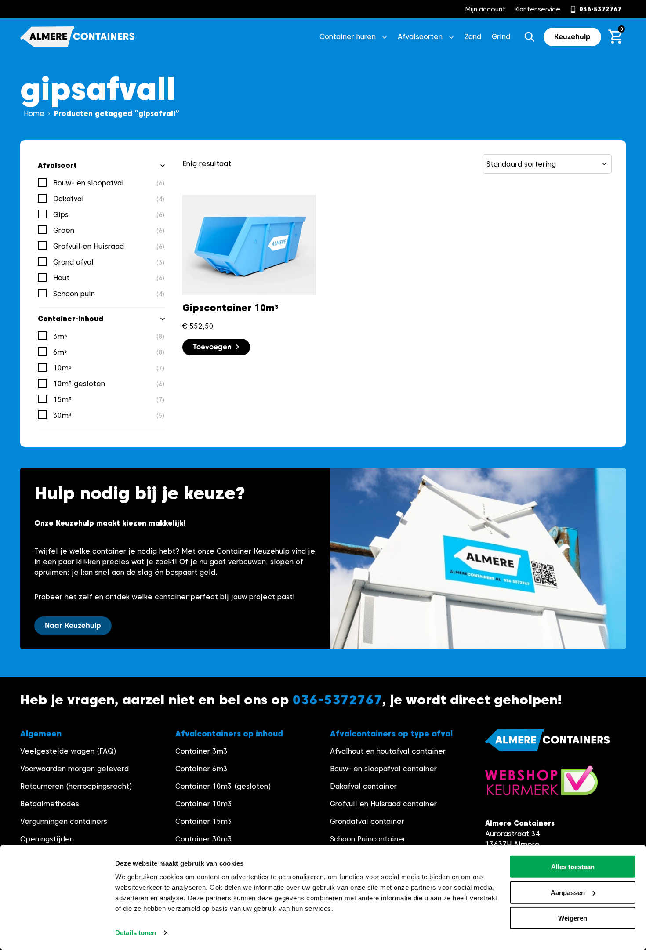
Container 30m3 (203, 839)
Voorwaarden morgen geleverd (74, 769)
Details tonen (135, 932)
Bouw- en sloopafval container (383, 769)
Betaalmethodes (49, 804)
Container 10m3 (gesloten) (223, 786)
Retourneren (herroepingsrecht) (76, 786)
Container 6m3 (201, 769)
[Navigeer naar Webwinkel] (541, 784)
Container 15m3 (203, 821)
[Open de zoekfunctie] (529, 36)
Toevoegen (212, 347)
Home (34, 113)
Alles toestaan (573, 866)
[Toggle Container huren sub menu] (384, 36)
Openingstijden (47, 839)
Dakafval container (363, 786)
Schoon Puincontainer (368, 839)
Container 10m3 (203, 804)
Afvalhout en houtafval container (388, 751)
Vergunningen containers (63, 821)
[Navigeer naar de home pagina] (77, 36)
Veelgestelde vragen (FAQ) (68, 751)
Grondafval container (367, 821)
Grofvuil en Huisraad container (383, 804)
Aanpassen (568, 892)
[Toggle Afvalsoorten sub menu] (451, 36)
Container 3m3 (201, 751)
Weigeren (572, 918)
